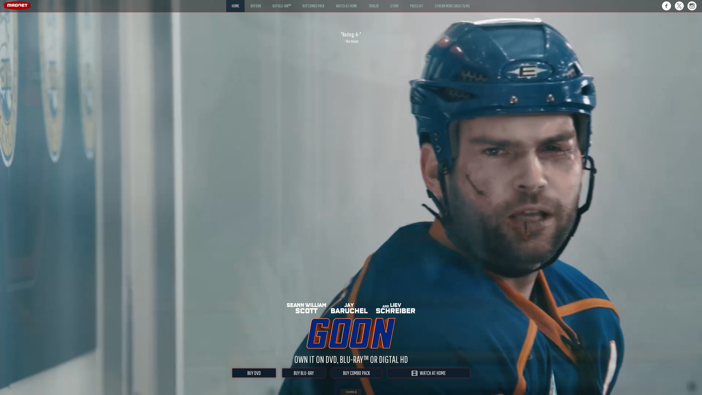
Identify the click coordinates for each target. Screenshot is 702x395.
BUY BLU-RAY (304, 373)
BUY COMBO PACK (356, 373)
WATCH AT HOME (431, 373)
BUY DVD (254, 373)
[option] (351, 38)
